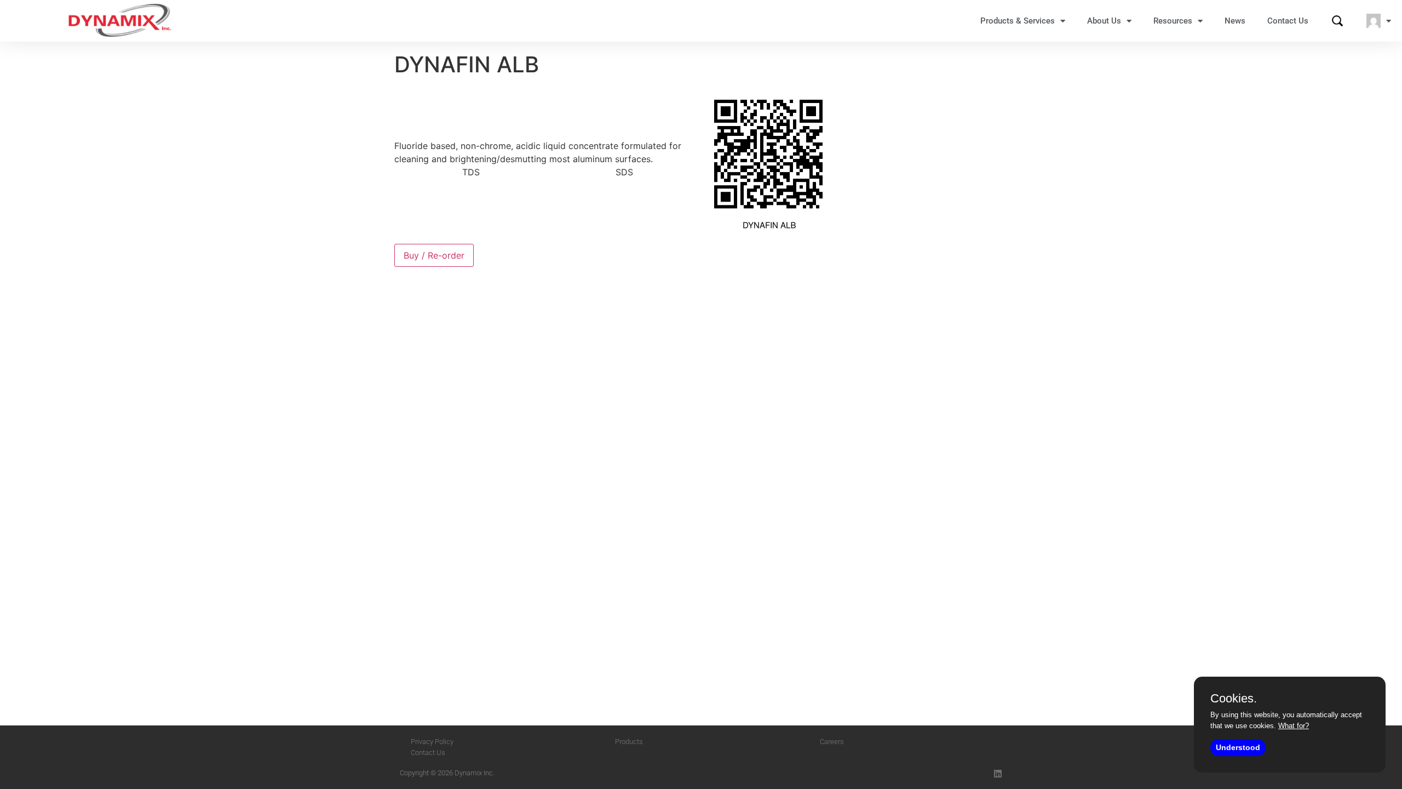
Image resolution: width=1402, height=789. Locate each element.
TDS (471, 172)
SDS (624, 172)
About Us (1104, 21)
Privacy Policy (432, 741)
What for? (1293, 726)
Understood (1238, 747)
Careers (832, 741)
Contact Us (1287, 21)
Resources (1172, 21)
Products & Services (1017, 21)
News (1235, 21)
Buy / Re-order (434, 255)
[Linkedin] (997, 773)
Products (629, 741)
